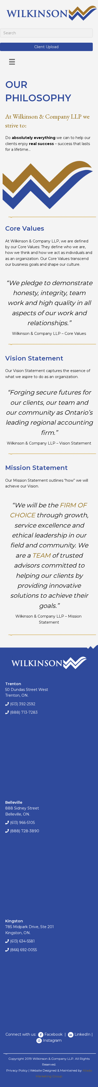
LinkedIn (82, 1034)
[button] (46, 47)
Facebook (54, 1034)
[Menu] (12, 62)
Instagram (52, 1040)
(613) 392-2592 (22, 704)
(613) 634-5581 (22, 941)
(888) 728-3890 (24, 831)
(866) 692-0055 (23, 949)
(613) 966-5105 (22, 822)
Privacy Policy (17, 1070)
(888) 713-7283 (24, 712)
